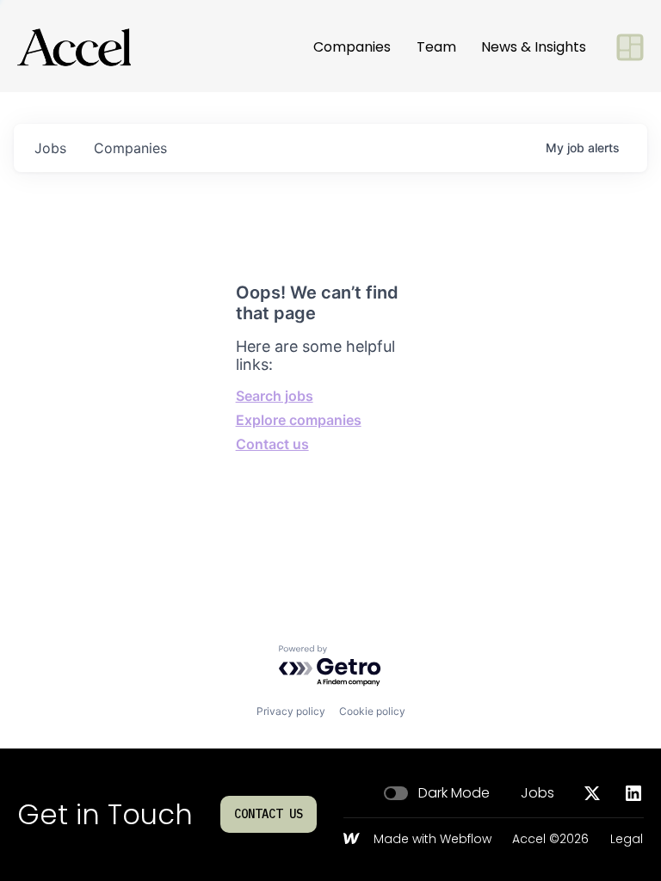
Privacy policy (290, 711)
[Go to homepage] (74, 47)
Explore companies (298, 419)
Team (436, 47)
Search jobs (274, 395)
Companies (352, 47)
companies (130, 148)
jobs (50, 148)
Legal (626, 839)
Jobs (537, 793)
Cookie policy (372, 711)
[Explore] (630, 47)
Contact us (272, 444)
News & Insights (533, 47)
